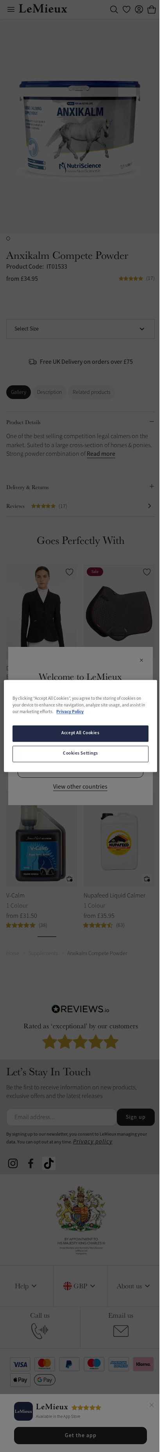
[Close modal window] (141, 660)
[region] (80, 726)
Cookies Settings (80, 754)
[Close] (151, 1406)
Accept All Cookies (80, 733)
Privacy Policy (70, 712)
